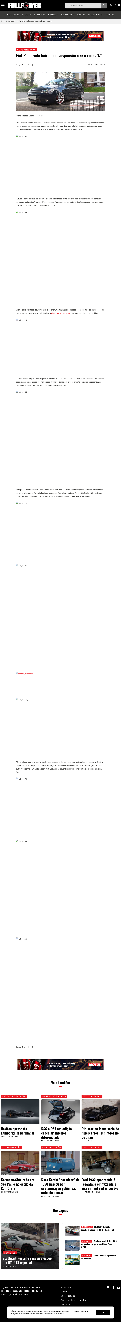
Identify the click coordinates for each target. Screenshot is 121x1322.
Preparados (67, 15)
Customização (11, 21)
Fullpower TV (96, 15)
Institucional (68, 1295)
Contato (65, 1304)
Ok (103, 1312)
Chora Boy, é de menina (60, 313)
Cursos (110, 15)
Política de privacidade (74, 1300)
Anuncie (66, 1287)
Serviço (81, 15)
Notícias (53, 15)
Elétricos (39, 15)
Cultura (26, 15)
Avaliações (13, 15)
